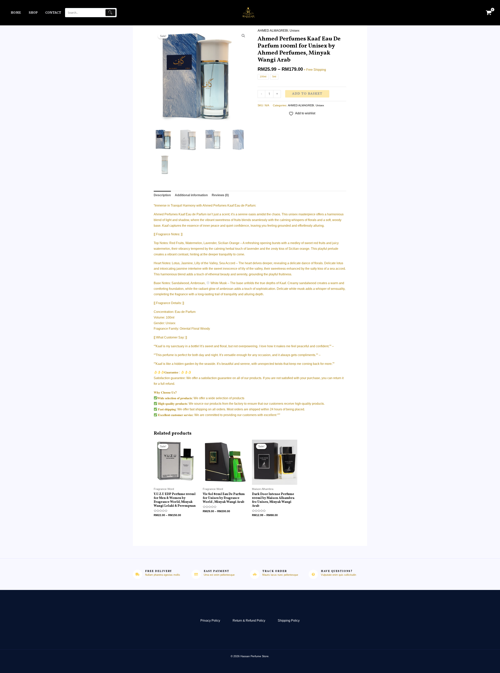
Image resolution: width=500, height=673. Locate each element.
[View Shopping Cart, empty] (488, 12)
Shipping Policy (289, 620)
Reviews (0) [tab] (220, 195)
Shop (33, 12)
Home (16, 12)
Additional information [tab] (191, 195)
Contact (53, 12)
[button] (243, 35)
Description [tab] (162, 195)
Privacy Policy (210, 620)
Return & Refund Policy (249, 620)
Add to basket (307, 93)
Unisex (294, 30)
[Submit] (110, 12)
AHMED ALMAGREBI (273, 30)
